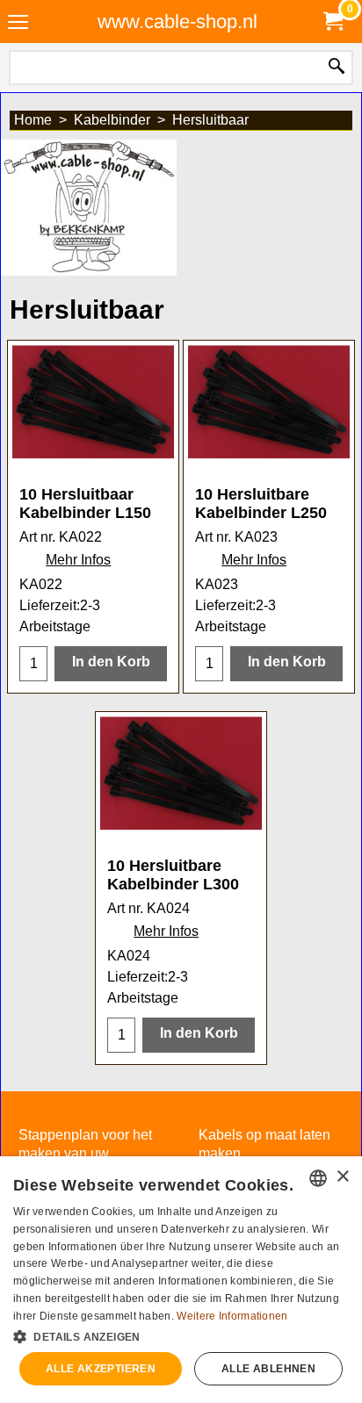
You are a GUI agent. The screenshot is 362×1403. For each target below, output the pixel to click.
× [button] (342, 1177)
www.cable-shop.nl (177, 21)
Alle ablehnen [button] (268, 1369)
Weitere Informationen (232, 1316)
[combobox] (318, 1178)
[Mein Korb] (332, 21)
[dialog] (181, 1279)
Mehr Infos (78, 559)
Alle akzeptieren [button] (101, 1369)
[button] (181, 1335)
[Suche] (336, 67)
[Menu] (18, 23)
